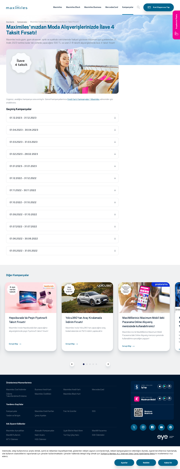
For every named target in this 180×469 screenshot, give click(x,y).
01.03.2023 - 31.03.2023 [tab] (23, 142)
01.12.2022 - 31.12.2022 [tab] (23, 178)
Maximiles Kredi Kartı (72, 389)
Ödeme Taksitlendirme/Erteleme (16, 395)
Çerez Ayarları (40, 415)
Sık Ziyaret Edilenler (15, 424)
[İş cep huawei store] (169, 386)
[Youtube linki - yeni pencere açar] (161, 427)
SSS (94, 411)
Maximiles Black (73, 7)
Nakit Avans (40, 435)
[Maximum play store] (164, 398)
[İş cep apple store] (160, 386)
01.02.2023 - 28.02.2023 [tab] (24, 154)
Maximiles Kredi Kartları (44, 411)
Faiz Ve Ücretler (69, 411)
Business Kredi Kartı (43, 389)
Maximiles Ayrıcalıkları (15, 430)
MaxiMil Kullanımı (13, 435)
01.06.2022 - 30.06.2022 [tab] (24, 238)
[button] (16, 7)
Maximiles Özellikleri (43, 394)
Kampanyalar (127, 7)
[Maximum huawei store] (169, 398)
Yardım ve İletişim (13, 415)
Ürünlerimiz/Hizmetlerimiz (19, 383)
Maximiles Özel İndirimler (16, 389)
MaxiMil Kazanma (99, 430)
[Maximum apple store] (160, 398)
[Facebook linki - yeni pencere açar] (152, 427)
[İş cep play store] (164, 386)
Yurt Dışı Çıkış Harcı (71, 435)
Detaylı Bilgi (13, 344)
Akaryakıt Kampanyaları (44, 430)
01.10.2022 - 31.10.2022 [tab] (23, 202)
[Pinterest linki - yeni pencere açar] (170, 427)
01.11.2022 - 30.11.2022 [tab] (23, 190)
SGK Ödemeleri (98, 435)
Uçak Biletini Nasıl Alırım (73, 430)
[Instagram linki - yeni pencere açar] (143, 427)
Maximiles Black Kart (72, 394)
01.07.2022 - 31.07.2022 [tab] (23, 226)
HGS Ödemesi (40, 439)
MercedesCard (111, 7)
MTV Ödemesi (12, 439)
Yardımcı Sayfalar (14, 404)
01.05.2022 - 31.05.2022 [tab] (23, 250)
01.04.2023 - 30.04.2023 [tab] (24, 130)
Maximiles (57, 7)
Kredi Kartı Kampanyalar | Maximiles (83, 99)
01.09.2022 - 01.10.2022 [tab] (23, 214)
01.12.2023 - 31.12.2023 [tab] (23, 117)
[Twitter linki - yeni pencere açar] (134, 427)
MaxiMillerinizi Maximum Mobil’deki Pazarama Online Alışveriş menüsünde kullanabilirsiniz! (143, 322)
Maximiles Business (92, 7)
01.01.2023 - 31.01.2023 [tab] (23, 166)
